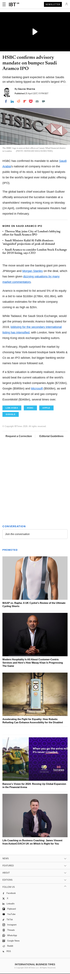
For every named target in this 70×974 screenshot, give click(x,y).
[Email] (37, 101)
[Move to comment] (43, 101)
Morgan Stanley (32, 271)
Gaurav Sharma (26, 88)
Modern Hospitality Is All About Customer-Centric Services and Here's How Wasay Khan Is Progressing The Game (32, 662)
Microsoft (37, 388)
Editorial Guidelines (51, 436)
